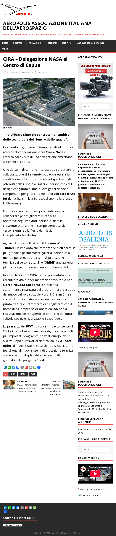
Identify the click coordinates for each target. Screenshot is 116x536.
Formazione (35, 43)
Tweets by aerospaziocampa (92, 489)
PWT (33, 374)
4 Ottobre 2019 (13, 72)
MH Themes (76, 533)
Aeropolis (28, 72)
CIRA (13, 374)
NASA (22, 374)
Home (5, 43)
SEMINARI (52, 43)
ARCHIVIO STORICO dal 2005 (90, 43)
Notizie (41, 72)
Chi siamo (17, 43)
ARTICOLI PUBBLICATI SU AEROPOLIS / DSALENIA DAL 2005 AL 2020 (95, 302)
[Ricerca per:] (95, 106)
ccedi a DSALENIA (89, 224)
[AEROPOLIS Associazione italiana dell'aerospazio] (18, 15)
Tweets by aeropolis (88, 347)
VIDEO (5, 49)
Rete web (66, 43)
